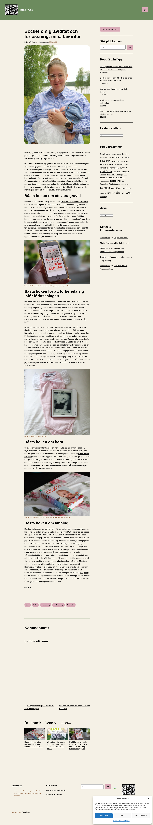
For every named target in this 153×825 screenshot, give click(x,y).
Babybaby (84, 573)
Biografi (114, 154)
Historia (112, 164)
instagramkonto (30, 319)
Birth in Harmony (35, 313)
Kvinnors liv (114, 168)
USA (109, 193)
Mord (118, 172)
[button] (148, 799)
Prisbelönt (120, 177)
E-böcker (119, 157)
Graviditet (70, 605)
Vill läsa (126, 192)
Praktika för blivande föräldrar (74, 202)
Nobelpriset (125, 172)
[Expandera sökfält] (145, 9)
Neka (122, 815)
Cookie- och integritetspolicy (121, 821)
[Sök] (108, 786)
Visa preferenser (141, 815)
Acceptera (104, 815)
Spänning (104, 184)
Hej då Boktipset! (121, 238)
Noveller (103, 175)
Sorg (123, 181)
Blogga (119, 154)
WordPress (26, 812)
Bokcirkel (126, 154)
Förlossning (45, 605)
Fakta (35, 605)
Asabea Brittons (69, 316)
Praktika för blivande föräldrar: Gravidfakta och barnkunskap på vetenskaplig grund (78, 745)
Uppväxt (103, 193)
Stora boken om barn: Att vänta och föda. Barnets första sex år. (33, 744)
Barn (27, 605)
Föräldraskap (58, 605)
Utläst (116, 193)
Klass (126, 164)
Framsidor (125, 161)
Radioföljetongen (104, 181)
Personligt (119, 175)
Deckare (111, 157)
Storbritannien (114, 184)
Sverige (105, 187)
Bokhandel (103, 157)
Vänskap (103, 197)
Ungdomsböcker (123, 188)
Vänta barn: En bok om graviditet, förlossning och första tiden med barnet (56, 745)
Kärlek (123, 167)
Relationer (115, 180)
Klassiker (104, 168)
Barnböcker (105, 154)
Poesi (125, 174)
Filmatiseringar (115, 161)
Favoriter (105, 161)
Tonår (113, 188)
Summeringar (125, 184)
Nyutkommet (111, 175)
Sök (129, 47)
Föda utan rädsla (31, 336)
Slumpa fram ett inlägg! (110, 29)
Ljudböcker (106, 171)
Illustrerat (120, 164)
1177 (58, 172)
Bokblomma (26, 10)
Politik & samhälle (107, 177)
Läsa (114, 172)
